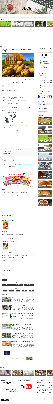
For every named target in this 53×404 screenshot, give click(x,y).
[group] (5, 24)
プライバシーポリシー (39, 398)
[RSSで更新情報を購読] (31, 290)
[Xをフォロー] (11, 290)
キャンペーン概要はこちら (7, 168)
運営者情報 (50, 398)
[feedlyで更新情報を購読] (24, 290)
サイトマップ (32, 398)
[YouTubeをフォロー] (18, 290)
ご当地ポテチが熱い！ (8, 151)
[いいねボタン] (3, 86)
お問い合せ (45, 398)
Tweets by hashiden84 (42, 111)
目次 (17, 149)
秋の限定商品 (7, 153)
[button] (51, 24)
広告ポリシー (26, 398)
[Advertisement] (26, 37)
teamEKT (45, 57)
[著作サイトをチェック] (5, 290)
